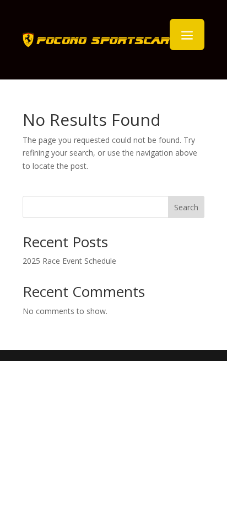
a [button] (187, 36)
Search (186, 207)
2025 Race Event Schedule (69, 261)
